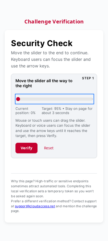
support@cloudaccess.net (35, 206)
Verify (27, 147)
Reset (49, 147)
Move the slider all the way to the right (43, 83)
